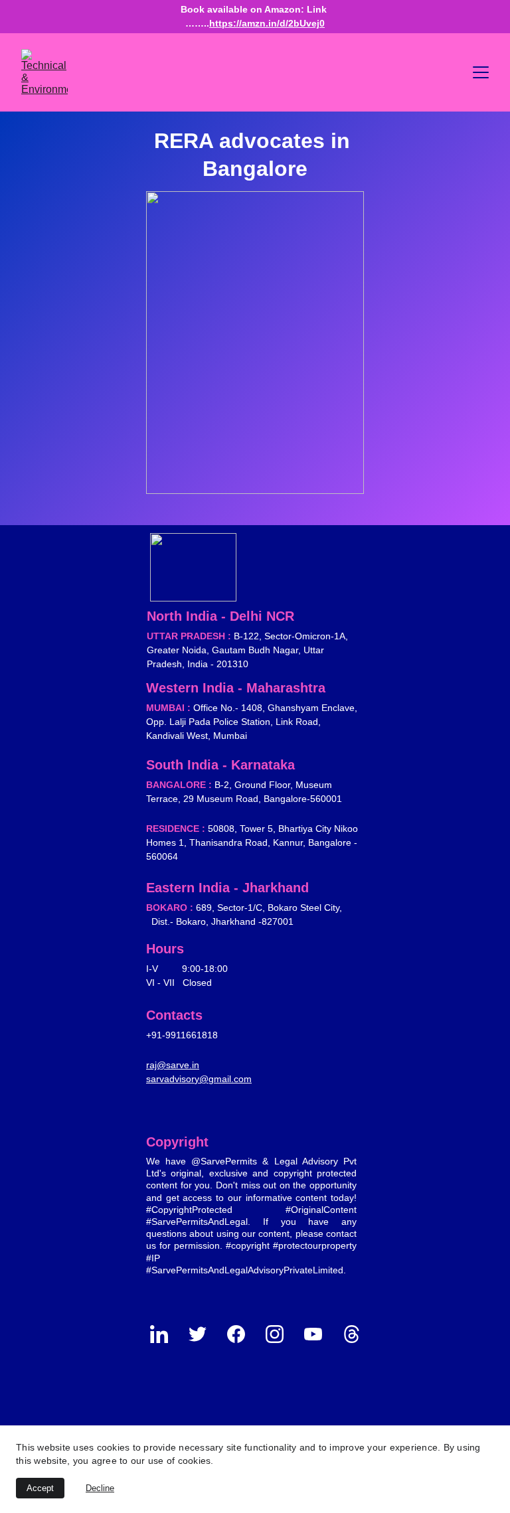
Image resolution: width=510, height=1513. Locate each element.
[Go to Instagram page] (281, 1334)
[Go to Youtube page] (319, 1334)
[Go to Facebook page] (242, 1334)
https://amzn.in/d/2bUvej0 (267, 23)
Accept (40, 1488)
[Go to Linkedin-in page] (165, 1334)
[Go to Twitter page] (204, 1334)
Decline (100, 1488)
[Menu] (481, 72)
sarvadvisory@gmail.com (199, 1079)
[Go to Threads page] (352, 1334)
